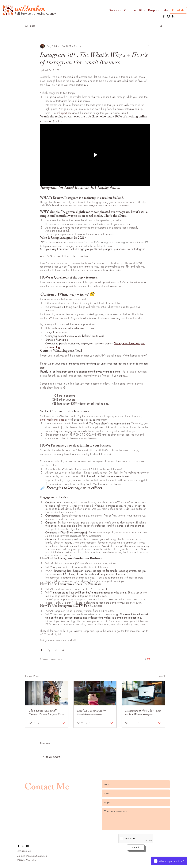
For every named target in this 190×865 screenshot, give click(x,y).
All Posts (30, 25)
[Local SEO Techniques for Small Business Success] (95, 693)
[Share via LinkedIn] (56, 650)
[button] (161, 26)
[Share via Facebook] (41, 650)
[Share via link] (63, 650)
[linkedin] (173, 16)
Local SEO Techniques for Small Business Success (91, 712)
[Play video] (95, 155)
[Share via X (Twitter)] (48, 650)
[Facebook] (163, 16)
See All (162, 675)
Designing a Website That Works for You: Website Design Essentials (143, 712)
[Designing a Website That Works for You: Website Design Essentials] (143, 693)
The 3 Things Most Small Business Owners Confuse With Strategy (46, 712)
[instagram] (168, 16)
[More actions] (148, 46)
